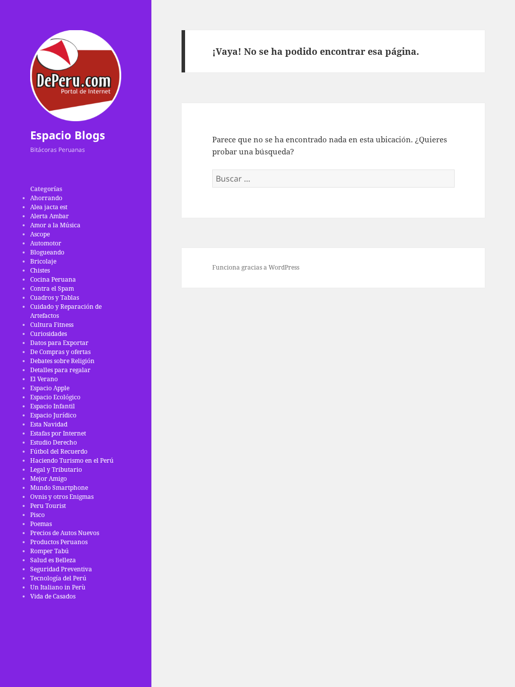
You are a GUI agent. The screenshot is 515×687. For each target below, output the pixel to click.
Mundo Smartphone (59, 487)
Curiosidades (48, 333)
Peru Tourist (48, 505)
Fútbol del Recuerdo (59, 451)
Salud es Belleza (53, 560)
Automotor (45, 243)
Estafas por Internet (58, 433)
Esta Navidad (48, 424)
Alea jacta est (48, 207)
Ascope (40, 234)
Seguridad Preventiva (61, 569)
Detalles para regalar (60, 370)
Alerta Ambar (49, 216)
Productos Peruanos (59, 542)
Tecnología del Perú (58, 578)
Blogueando (47, 252)
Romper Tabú (49, 551)
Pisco (37, 514)
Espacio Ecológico (55, 397)
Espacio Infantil (52, 406)
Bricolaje (43, 261)
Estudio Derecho (53, 442)
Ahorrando (46, 198)
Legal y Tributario (56, 469)
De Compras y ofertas (60, 352)
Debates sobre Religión (62, 361)
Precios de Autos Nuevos (64, 533)
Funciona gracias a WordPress (255, 267)
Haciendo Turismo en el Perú (72, 460)
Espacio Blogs (67, 134)
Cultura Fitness (51, 324)
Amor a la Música (55, 225)
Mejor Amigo (48, 478)
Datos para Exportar (59, 342)
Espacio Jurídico (53, 415)
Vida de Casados (52, 596)
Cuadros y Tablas (54, 297)
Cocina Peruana (53, 279)
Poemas (41, 524)
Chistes (40, 270)
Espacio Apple (49, 388)
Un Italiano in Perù (57, 587)
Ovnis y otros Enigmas (62, 496)
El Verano (44, 379)
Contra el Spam (52, 288)
